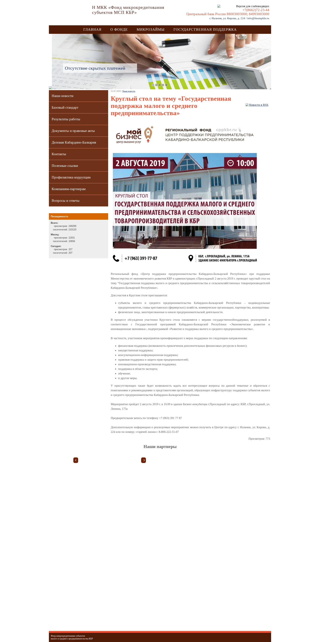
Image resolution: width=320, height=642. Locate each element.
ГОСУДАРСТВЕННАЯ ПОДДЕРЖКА (205, 29)
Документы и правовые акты (73, 131)
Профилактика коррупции (71, 177)
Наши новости (62, 96)
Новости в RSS (258, 104)
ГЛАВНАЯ (92, 29)
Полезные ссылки (65, 166)
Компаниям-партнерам (69, 189)
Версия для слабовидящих (252, 6)
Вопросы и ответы (65, 200)
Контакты (59, 154)
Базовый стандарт (65, 107)
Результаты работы (66, 119)
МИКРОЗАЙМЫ (151, 29)
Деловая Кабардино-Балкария (74, 142)
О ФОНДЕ (119, 29)
